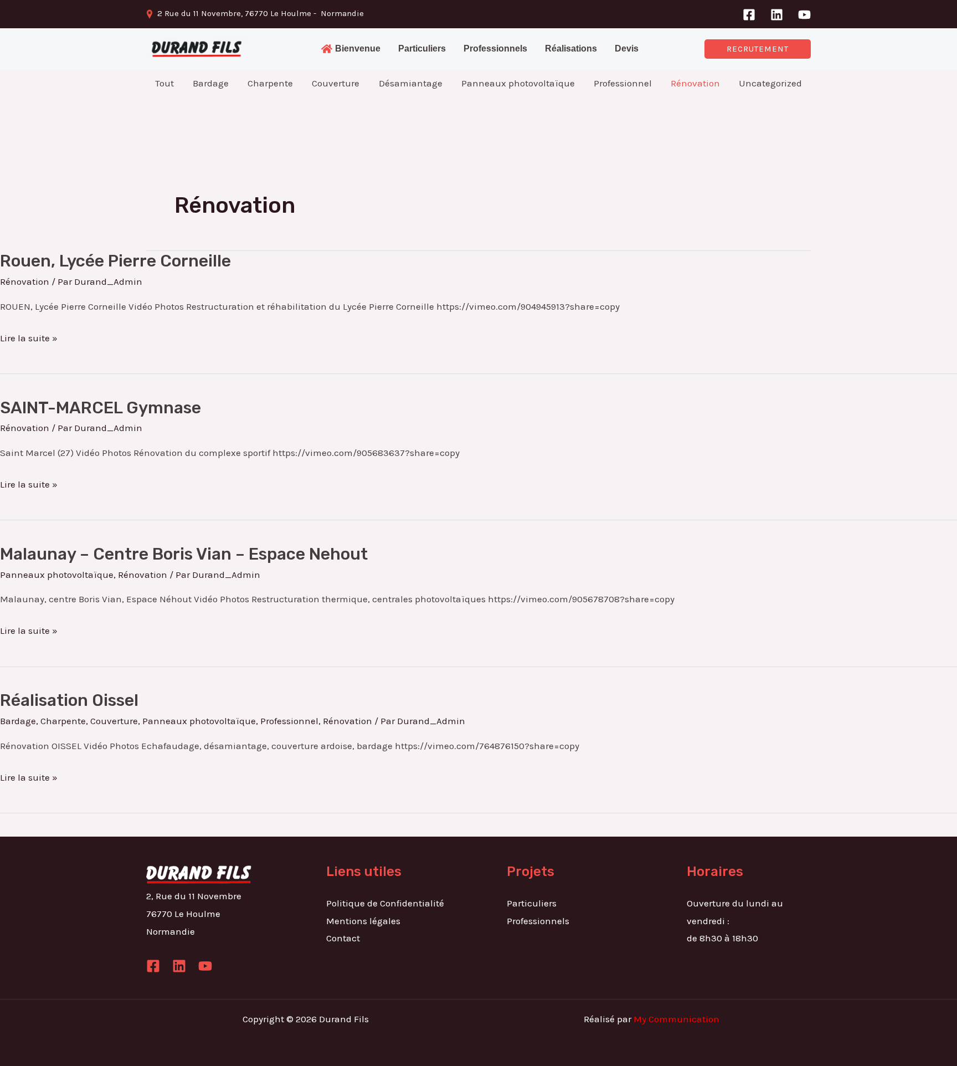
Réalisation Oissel (69, 700)
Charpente (63, 720)
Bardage (18, 720)
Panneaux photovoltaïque (57, 574)
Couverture (114, 720)
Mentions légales (363, 920)
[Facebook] (749, 14)
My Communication (676, 1018)
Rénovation (24, 281)
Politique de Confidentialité (385, 903)
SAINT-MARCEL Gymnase (100, 408)
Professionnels (538, 920)
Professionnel (289, 720)
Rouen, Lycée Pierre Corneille (115, 261)
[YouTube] (804, 14)
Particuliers (532, 903)
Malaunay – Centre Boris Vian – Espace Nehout (184, 554)
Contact (711, 13)
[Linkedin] (776, 14)
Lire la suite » (29, 337)
